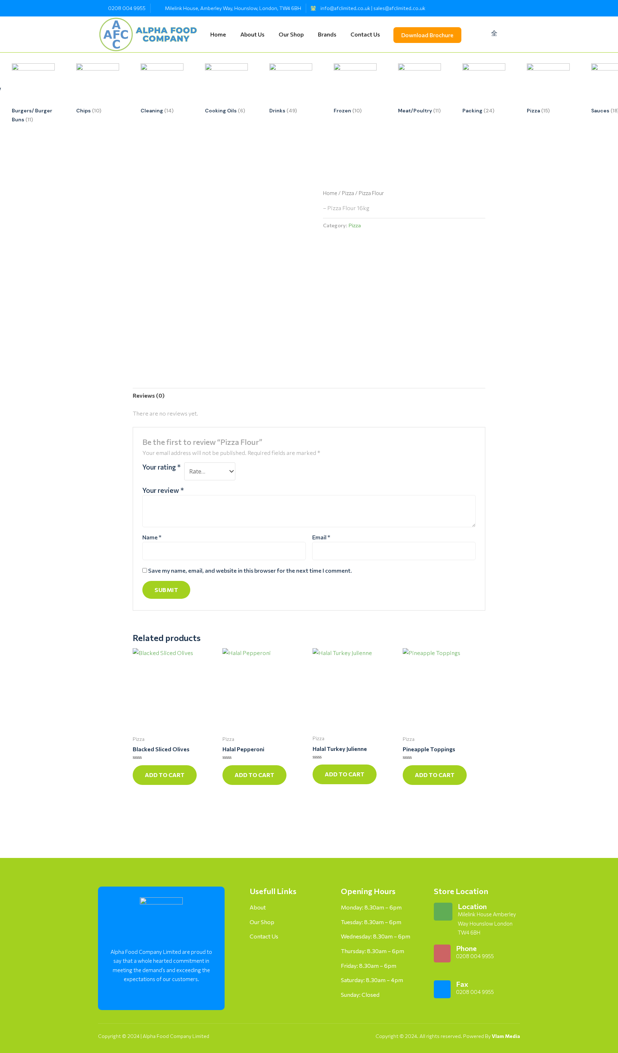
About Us (252, 32)
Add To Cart (165, 774)
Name (151, 537)
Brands (327, 32)
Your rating (161, 466)
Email (321, 537)
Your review (163, 490)
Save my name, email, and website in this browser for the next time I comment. (250, 570)
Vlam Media (506, 1036)
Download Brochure (427, 34)
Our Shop (291, 32)
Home (218, 32)
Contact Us (365, 32)
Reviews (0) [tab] (149, 395)
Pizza (348, 193)
